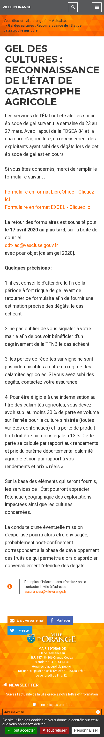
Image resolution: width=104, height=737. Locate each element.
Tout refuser (56, 730)
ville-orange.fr (36, 21)
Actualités (59, 21)
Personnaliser (86, 730)
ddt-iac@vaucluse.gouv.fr (31, 245)
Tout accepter (23, 730)
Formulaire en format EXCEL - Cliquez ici (48, 207)
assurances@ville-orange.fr (45, 591)
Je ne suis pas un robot (54, 705)
